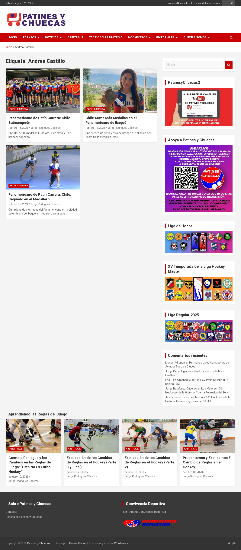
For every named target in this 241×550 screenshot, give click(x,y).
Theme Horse (77, 543)
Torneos (29, 37)
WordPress (121, 543)
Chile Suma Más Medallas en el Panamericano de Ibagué (111, 120)
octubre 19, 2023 (18, 476)
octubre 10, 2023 (193, 472)
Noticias (52, 37)
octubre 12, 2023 (77, 472)
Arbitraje (75, 37)
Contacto (11, 511)
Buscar (229, 65)
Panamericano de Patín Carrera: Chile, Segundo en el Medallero (39, 196)
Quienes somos (195, 37)
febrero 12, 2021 (18, 204)
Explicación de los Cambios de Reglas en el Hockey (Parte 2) (149, 462)
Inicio (12, 37)
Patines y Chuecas (38, 543)
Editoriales (165, 37)
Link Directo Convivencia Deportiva (144, 511)
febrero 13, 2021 (95, 127)
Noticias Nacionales (178, 3)
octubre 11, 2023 (135, 472)
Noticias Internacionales (207, 3)
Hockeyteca (137, 37)
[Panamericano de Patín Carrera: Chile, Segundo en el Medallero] (42, 167)
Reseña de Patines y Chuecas (24, 517)
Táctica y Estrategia (106, 37)
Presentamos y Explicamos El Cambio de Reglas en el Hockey (207, 462)
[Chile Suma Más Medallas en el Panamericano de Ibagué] (119, 90)
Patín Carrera (19, 109)
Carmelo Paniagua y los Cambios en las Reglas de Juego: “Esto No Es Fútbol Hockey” (29, 465)
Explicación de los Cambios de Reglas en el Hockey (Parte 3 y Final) (91, 462)
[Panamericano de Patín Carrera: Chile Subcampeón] (42, 90)
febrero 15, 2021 (18, 127)
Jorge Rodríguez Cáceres (46, 127)
